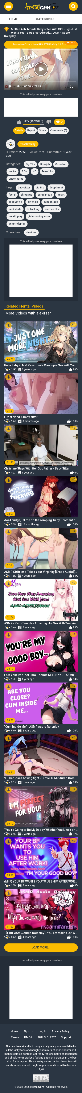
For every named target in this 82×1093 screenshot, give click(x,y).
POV (24, 171)
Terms (15, 1037)
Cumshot (60, 164)
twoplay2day (28, 144)
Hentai (13, 171)
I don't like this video (48, 122)
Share (42, 130)
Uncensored (16, 178)
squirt (61, 194)
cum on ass (51, 201)
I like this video (19, 122)
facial (12, 194)
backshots (15, 209)
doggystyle (15, 201)
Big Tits (30, 164)
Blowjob (45, 164)
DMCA (28, 1037)
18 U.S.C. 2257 (47, 1037)
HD (34, 171)
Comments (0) (58, 130)
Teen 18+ (47, 171)
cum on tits (52, 209)
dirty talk (33, 201)
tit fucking (33, 209)
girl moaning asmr (39, 216)
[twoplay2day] (11, 144)
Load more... (41, 947)
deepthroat (56, 187)
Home (13, 19)
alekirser (31, 232)
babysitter (24, 187)
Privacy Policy (60, 1031)
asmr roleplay (17, 223)
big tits (40, 187)
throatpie (26, 194)
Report (31, 130)
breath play (15, 216)
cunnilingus (45, 194)
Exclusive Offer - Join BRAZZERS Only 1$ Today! (41, 44)
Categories (45, 19)
